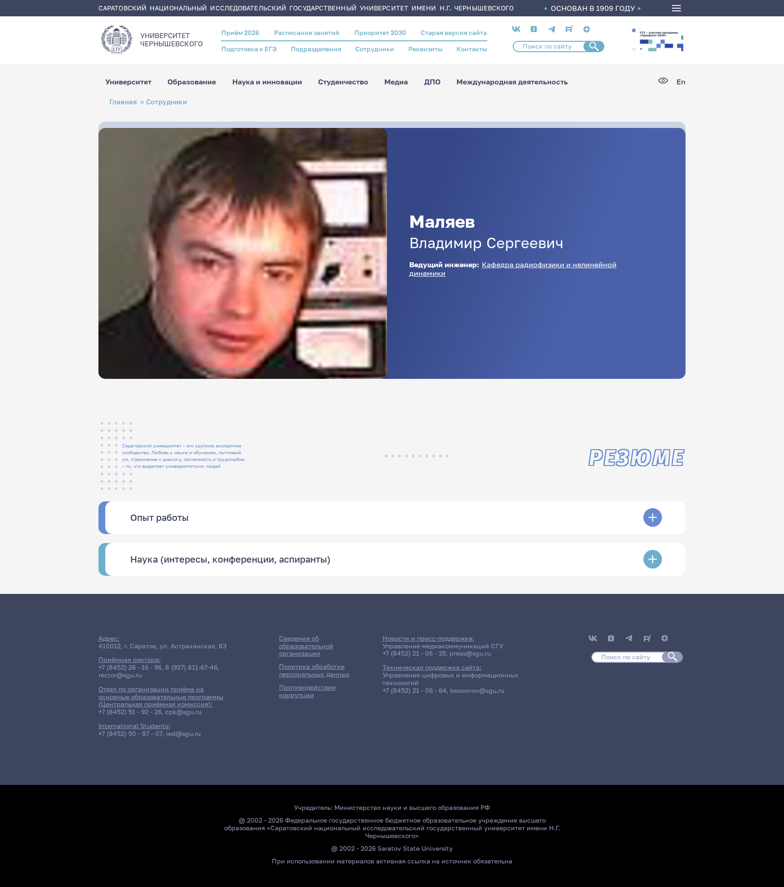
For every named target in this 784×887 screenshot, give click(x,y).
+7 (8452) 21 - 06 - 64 (414, 690)
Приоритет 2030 (380, 32)
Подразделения (316, 49)
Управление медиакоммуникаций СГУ (442, 646)
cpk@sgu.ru (183, 711)
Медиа (396, 81)
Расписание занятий (306, 32)
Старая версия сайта (454, 32)
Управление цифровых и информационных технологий (450, 678)
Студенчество (343, 81)
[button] (634, 30)
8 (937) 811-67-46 (191, 667)
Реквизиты (425, 49)
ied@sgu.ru (183, 733)
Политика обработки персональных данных (314, 670)
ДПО (432, 81)
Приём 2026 (240, 32)
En (681, 82)
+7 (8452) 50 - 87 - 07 (130, 733)
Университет (128, 81)
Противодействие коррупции (307, 691)
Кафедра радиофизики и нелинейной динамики (513, 269)
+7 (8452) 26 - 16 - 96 (130, 667)
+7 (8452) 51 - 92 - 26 (130, 711)
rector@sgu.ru (120, 675)
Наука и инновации (267, 81)
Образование (191, 81)
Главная (123, 102)
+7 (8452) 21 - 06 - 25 (414, 653)
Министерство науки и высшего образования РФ (412, 807)
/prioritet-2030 (660, 40)
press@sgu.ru (470, 653)
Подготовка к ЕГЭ (249, 49)
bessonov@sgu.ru (477, 690)
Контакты (471, 49)
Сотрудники (374, 49)
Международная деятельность (512, 81)
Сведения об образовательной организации (306, 645)
